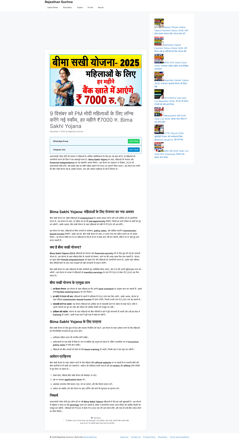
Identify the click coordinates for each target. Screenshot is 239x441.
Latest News (52, 7)
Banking (97, 418)
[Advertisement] (96, 31)
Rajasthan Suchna (59, 2)
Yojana (80, 7)
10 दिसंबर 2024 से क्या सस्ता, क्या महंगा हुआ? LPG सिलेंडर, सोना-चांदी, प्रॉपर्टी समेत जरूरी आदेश (97, 420)
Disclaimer (162, 437)
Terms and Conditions (179, 437)
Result (101, 7)
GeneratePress (90, 437)
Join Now (133, 141)
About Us (124, 437)
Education (67, 7)
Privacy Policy (149, 437)
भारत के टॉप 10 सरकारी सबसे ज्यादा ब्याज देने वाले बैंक (97, 423)
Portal (90, 7)
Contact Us (136, 437)
